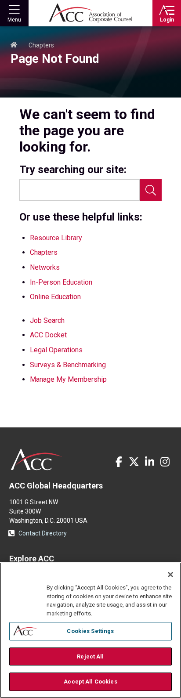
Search (151, 190)
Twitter (134, 462)
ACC (36, 459)
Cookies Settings (90, 631)
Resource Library (56, 238)
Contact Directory (42, 533)
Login (167, 20)
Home (14, 45)
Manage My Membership (68, 379)
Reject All (90, 656)
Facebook (119, 462)
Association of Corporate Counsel (90, 13)
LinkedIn (149, 462)
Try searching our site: (73, 170)
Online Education (55, 297)
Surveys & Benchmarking (68, 365)
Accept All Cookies (90, 681)
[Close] (170, 574)
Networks (45, 267)
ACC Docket (48, 335)
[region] (90, 630)
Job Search (47, 320)
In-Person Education (61, 282)
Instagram (165, 462)
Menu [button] (14, 20)
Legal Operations (56, 350)
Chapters (41, 45)
